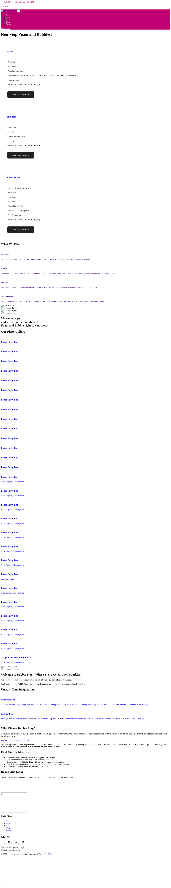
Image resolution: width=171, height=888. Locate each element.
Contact (9, 24)
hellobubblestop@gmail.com (14, 2)
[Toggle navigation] (18, 10)
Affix (50, 854)
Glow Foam (13, 177)
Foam (10, 51)
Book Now (5, 28)
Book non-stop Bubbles (20, 94)
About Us (10, 20)
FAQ (8, 22)
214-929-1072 (32, 2)
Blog (8, 17)
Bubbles (11, 116)
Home (8, 15)
